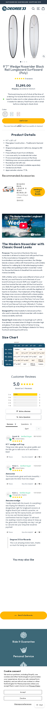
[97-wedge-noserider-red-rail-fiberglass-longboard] (18, 114)
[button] (36, 457)
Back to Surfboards (25, 615)
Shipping (15, 89)
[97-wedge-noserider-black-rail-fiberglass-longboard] (5, 114)
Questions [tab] (25, 424)
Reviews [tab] (10, 424)
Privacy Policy (34, 686)
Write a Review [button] (24, 411)
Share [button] (11, 457)
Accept (23, 692)
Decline (23, 698)
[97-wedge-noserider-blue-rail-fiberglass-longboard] (12, 114)
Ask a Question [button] (24, 417)
